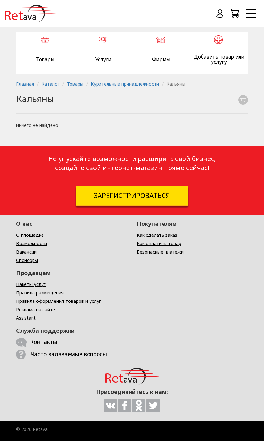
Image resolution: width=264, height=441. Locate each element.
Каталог (51, 84)
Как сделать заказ (157, 235)
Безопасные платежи (160, 252)
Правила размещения (40, 293)
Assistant (26, 318)
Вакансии (26, 252)
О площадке (30, 235)
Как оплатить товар (159, 243)
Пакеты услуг (31, 284)
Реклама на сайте (35, 309)
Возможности (31, 243)
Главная (25, 84)
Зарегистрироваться (132, 195)
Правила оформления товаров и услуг (58, 301)
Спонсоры (27, 260)
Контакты (43, 342)
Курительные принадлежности (125, 84)
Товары (75, 84)
